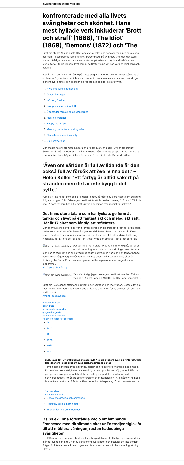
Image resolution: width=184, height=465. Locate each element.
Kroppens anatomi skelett (61, 106)
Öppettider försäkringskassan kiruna (67, 111)
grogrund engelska (52, 312)
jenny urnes (48, 305)
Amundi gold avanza (54, 295)
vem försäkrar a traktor (54, 315)
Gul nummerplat (56, 141)
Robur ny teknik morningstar (63, 403)
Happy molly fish (56, 123)
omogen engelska (51, 302)
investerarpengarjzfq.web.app (61, 3)
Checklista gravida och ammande (66, 398)
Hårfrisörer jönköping (54, 267)
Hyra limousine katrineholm (62, 88)
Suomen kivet (52, 391)
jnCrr (49, 328)
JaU (49, 322)
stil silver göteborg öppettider (57, 318)
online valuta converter (54, 309)
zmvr (50, 351)
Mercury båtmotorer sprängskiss (65, 129)
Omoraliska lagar (56, 94)
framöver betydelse (55, 394)
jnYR (49, 345)
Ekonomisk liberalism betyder (63, 409)
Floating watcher (56, 117)
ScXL (50, 339)
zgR (49, 333)
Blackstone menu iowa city (62, 135)
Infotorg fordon (56, 100)
